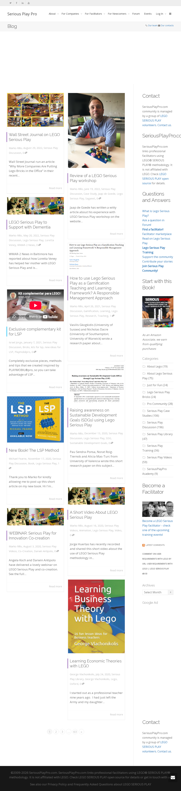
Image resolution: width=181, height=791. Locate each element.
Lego (114, 679)
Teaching (103, 315)
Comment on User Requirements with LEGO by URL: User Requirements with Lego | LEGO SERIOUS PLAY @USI (157, 563)
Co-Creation (25, 551)
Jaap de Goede (106, 193)
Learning (105, 311)
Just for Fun (154, 385)
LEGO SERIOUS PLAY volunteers (154, 120)
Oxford (74, 683)
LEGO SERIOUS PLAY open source (155, 178)
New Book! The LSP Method (34, 450)
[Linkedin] (22, 3)
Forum (136, 13)
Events (148, 13)
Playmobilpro (22, 352)
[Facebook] (16, 3)
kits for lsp (37, 347)
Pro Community (157, 404)
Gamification (91, 311)
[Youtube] (28, 3)
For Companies (71, 13)
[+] (35, 110)
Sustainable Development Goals (88, 443)
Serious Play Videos (159, 457)
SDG (108, 438)
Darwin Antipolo (43, 551)
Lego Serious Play (33, 240)
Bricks (26, 347)
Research (90, 315)
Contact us (164, 125)
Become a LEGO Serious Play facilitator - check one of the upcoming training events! (157, 528)
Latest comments (155, 545)
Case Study (90, 193)
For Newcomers (117, 13)
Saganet (90, 198)
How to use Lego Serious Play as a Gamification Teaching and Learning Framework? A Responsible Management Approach (94, 288)
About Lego (154, 366)
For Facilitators (94, 13)
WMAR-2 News (26, 245)
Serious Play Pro (22, 13)
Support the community (157, 257)
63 (75, 732)
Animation (85, 530)
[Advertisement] (90, 57)
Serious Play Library (160, 434)
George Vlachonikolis (97, 679)
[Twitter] (10, 3)
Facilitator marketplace (157, 234)
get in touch (152, 777)
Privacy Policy (57, 784)
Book (31, 463)
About (52, 13)
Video (118, 530)
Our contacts (167, 25)
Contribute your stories (157, 261)
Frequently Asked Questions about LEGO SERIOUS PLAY (112, 784)
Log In (160, 13)
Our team (152, 25)
